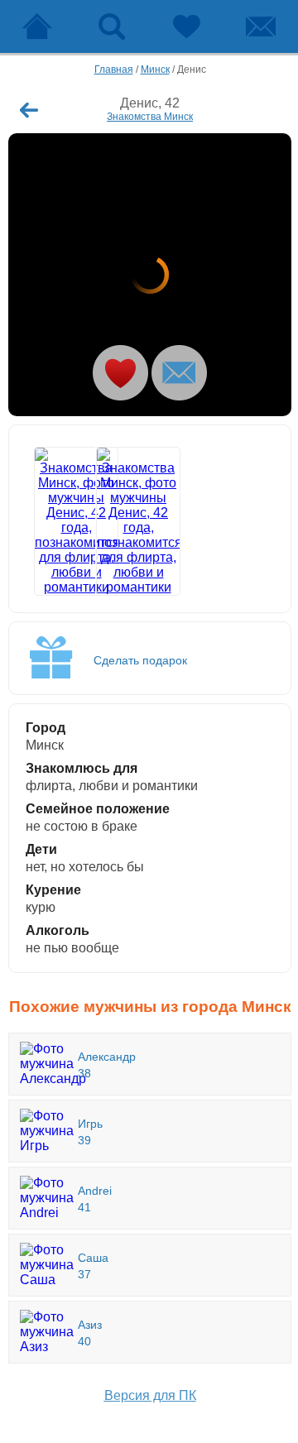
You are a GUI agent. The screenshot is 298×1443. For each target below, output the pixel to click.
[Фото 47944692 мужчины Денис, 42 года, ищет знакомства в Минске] (119, 521)
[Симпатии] (186, 26)
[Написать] (179, 372)
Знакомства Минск (150, 116)
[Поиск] (111, 26)
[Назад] (29, 110)
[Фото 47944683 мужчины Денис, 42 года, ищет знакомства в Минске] (149, 274)
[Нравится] (120, 372)
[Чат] (260, 26)
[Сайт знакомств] (37, 26)
